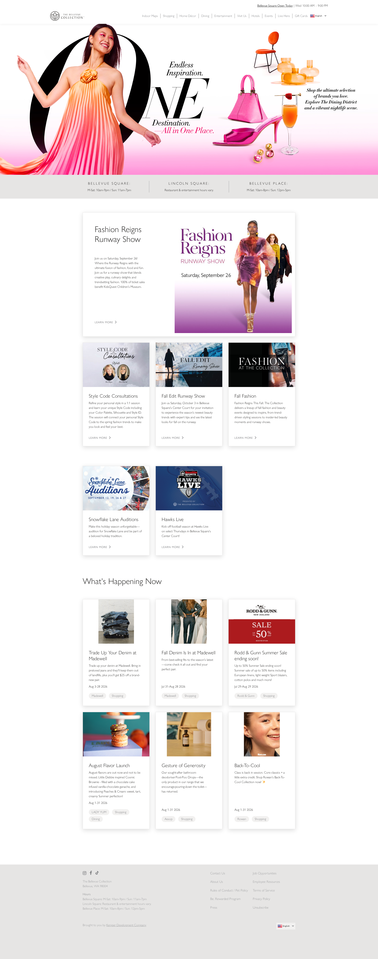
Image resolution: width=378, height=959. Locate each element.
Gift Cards (301, 16)
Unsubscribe (261, 907)
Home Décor (188, 16)
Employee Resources (266, 882)
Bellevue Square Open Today (275, 5)
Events (269, 16)
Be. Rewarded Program (225, 899)
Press (213, 907)
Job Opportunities (264, 873)
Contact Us (217, 873)
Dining (205, 16)
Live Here (284, 16)
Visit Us (241, 16)
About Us (216, 882)
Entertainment (223, 16)
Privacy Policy (261, 899)
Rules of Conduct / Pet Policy (229, 890)
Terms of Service (264, 890)
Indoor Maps (150, 16)
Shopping (168, 16)
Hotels (256, 16)
